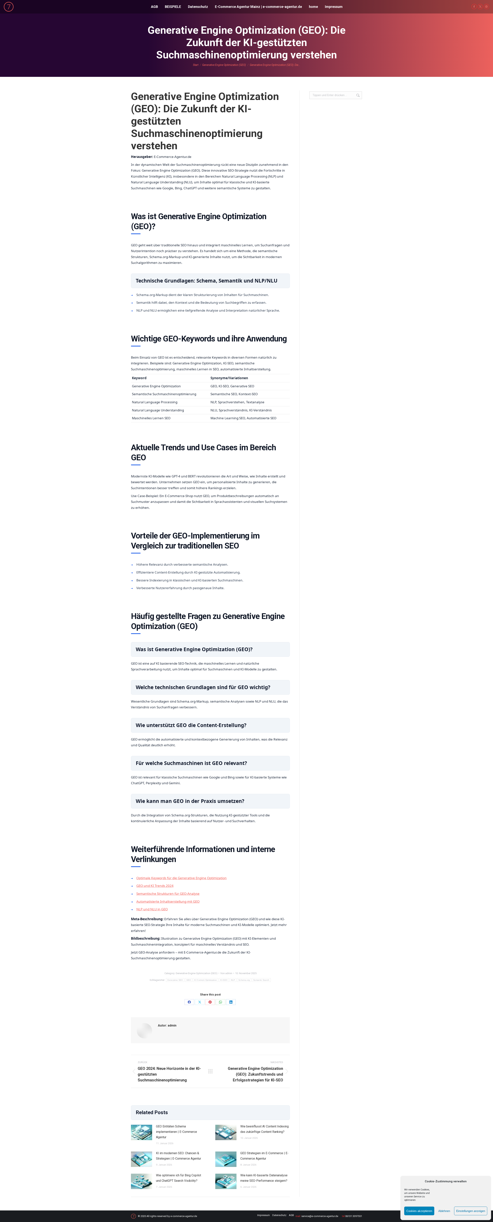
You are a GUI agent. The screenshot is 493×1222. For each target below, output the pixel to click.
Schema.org (244, 980)
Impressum (263, 1215)
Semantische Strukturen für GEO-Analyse (168, 893)
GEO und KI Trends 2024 (155, 885)
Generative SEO (175, 980)
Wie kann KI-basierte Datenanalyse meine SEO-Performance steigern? (264, 1178)
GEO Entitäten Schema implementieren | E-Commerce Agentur (176, 1132)
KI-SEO (223, 980)
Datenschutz (279, 1215)
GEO (188, 980)
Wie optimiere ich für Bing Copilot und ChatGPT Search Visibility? (178, 1178)
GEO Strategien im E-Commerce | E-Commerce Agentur (264, 1155)
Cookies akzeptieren (419, 1211)
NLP (233, 980)
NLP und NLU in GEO (152, 909)
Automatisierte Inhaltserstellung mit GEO (168, 901)
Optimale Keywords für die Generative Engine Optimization (181, 878)
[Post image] (141, 1132)
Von (226, 973)
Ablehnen (444, 1211)
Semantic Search (261, 980)
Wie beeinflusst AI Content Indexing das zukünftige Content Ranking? (264, 1129)
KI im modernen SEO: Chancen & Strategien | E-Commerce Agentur (178, 1155)
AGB (291, 1215)
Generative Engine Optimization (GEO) (196, 973)
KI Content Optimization (205, 980)
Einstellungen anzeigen (470, 1211)
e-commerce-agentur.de (183, 1216)
